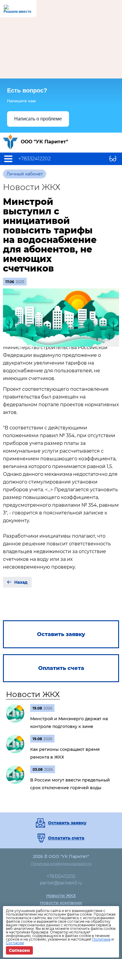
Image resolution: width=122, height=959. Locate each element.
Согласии (15, 943)
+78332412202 (34, 158)
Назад (21, 582)
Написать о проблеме (38, 118)
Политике (101, 939)
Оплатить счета (66, 838)
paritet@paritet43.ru (61, 883)
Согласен (19, 950)
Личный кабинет (25, 174)
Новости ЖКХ (33, 694)
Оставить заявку (67, 823)
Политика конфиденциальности (61, 863)
